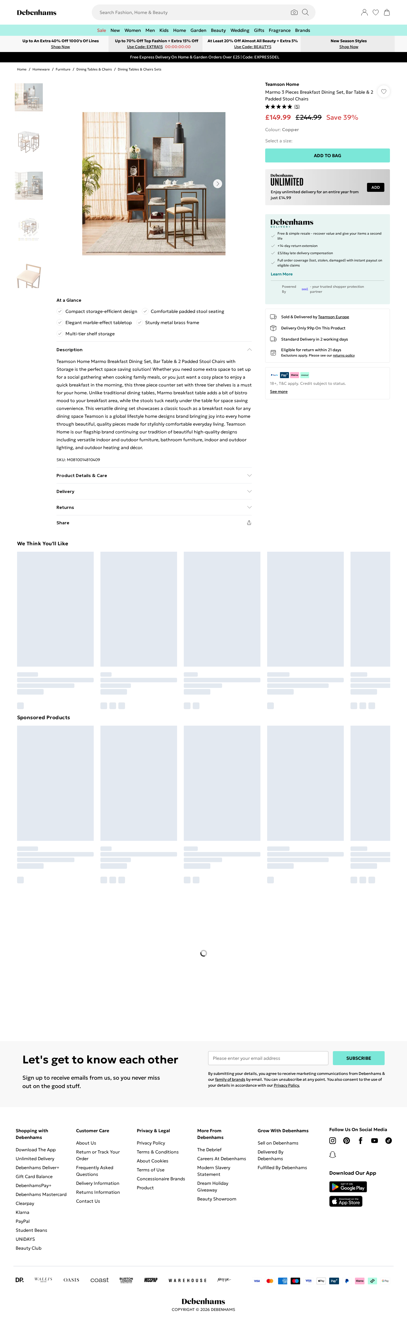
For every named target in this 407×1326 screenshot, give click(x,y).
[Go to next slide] (217, 183)
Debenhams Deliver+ (37, 1167)
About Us (86, 1143)
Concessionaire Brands (161, 1178)
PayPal (23, 1221)
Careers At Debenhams (221, 1158)
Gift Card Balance (34, 1176)
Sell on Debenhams (278, 1143)
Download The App (36, 1149)
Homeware (41, 69)
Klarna (22, 1212)
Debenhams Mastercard (41, 1194)
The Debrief (209, 1149)
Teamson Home (282, 84)
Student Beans (31, 1230)
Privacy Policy (151, 1143)
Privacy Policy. (287, 1085)
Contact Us (88, 1201)
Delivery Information (97, 1183)
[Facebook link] (360, 1140)
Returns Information (98, 1192)
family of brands (230, 1079)
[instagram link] (332, 1140)
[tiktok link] (388, 1140)
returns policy (344, 355)
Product (145, 1187)
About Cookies (152, 1161)
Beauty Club (28, 1248)
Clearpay (25, 1203)
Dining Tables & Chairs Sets (139, 69)
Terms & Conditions (158, 1152)
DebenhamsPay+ (33, 1185)
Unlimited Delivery (35, 1158)
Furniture (63, 69)
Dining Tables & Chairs (94, 69)
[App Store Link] (348, 1194)
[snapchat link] (332, 1154)
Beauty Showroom (216, 1199)
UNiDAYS (25, 1239)
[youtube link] (374, 1140)
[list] (153, 183)
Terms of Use (150, 1169)
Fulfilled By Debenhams (282, 1167)
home (22, 69)
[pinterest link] (346, 1140)
